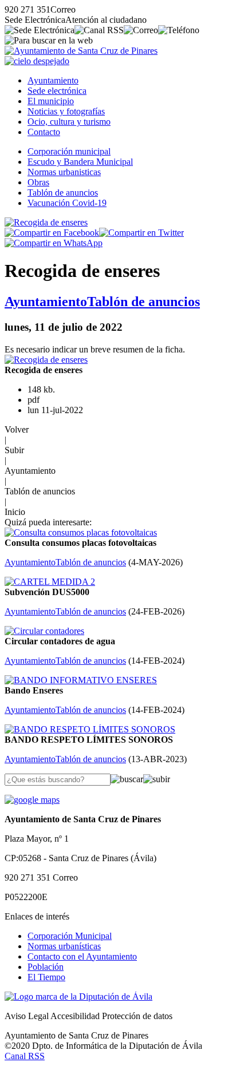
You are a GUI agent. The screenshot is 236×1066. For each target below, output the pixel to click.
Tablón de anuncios (62, 192)
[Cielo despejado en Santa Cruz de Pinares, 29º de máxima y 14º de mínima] (37, 61)
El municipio (50, 101)
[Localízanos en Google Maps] (32, 800)
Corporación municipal (69, 151)
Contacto (43, 132)
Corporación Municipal (69, 936)
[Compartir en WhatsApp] (54, 243)
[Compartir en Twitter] (141, 232)
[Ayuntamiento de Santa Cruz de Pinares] (81, 51)
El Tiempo (46, 977)
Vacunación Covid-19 (67, 203)
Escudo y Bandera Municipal (80, 162)
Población (45, 967)
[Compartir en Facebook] (52, 232)
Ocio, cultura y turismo (69, 121)
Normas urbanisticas (64, 172)
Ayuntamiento (52, 80)
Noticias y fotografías (66, 111)
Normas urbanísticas (64, 946)
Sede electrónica (56, 91)
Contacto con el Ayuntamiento (82, 956)
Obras (38, 182)
